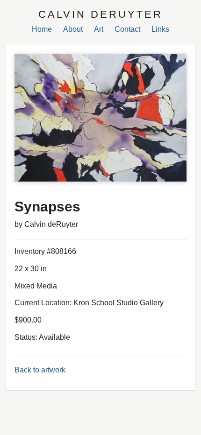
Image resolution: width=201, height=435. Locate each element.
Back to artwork (39, 370)
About (73, 29)
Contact (127, 29)
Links (160, 29)
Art (98, 29)
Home (42, 29)
